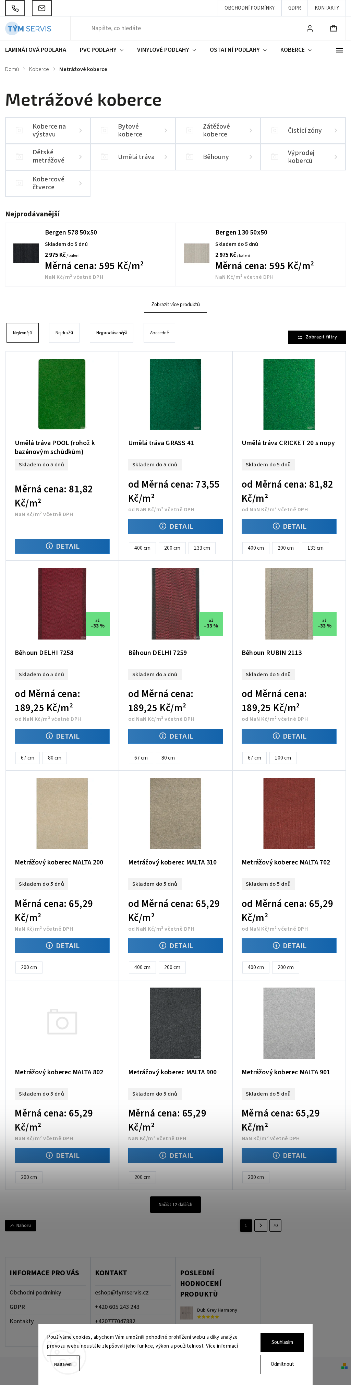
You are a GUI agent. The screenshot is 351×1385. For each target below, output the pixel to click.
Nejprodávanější (111, 333)
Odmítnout (282, 1364)
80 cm (54, 758)
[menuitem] (39, 50)
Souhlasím (282, 1342)
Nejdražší (64, 333)
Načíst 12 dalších (175, 1204)
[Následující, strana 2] (260, 1225)
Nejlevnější (22, 333)
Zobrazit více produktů (175, 304)
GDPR (294, 8)
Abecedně (159, 333)
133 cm (202, 548)
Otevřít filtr (317, 337)
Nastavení (63, 1364)
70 (275, 1225)
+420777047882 (115, 1321)
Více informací (222, 1346)
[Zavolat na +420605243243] (15, 8)
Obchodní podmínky (250, 8)
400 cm (142, 548)
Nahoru (23, 1225)
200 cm (172, 548)
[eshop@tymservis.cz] (42, 8)
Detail (68, 546)
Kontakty (327, 8)
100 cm (283, 758)
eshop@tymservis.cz (122, 1292)
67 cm (27, 758)
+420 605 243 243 (117, 1307)
